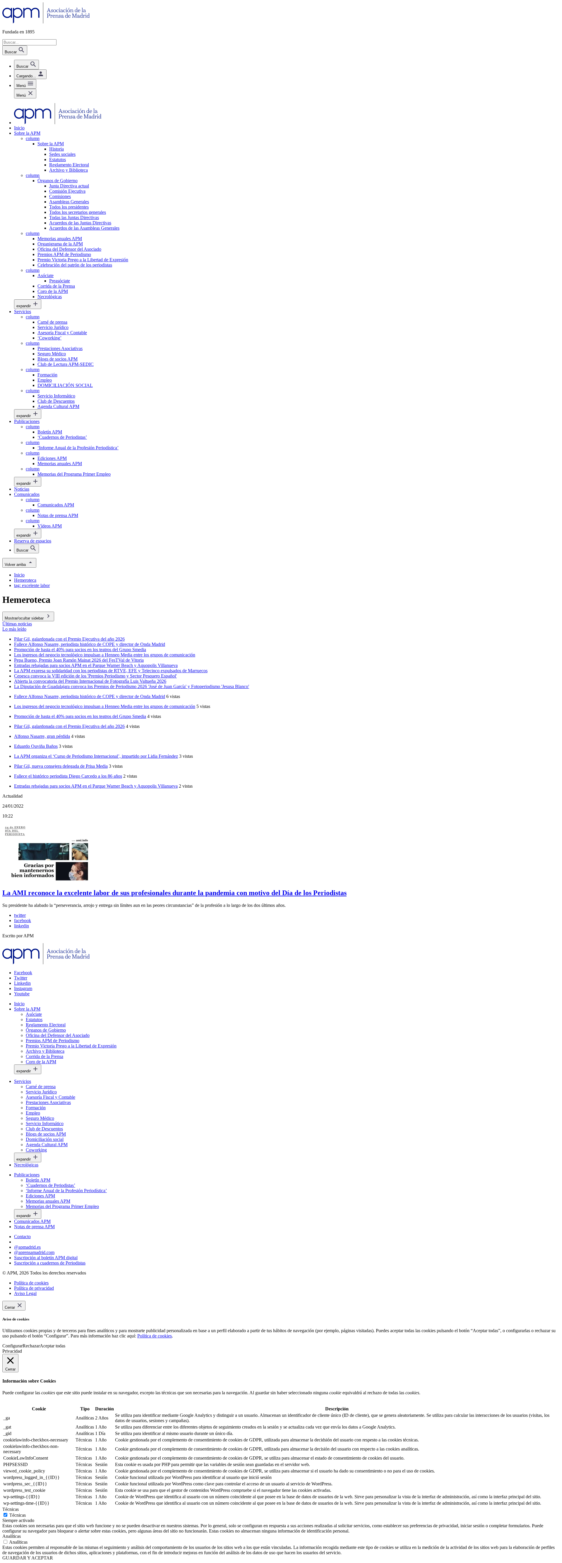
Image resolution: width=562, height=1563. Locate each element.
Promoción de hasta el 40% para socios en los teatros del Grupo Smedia (80, 716)
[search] (26, 64)
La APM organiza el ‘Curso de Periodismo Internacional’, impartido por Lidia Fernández (96, 756)
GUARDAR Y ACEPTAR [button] (27, 1557)
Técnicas (17, 1515)
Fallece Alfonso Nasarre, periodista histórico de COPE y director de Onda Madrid (89, 696)
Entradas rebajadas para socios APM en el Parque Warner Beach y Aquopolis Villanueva (96, 786)
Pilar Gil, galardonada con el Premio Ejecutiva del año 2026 (69, 726)
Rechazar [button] (31, 1345)
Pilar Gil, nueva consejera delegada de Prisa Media (61, 766)
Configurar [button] (12, 1345)
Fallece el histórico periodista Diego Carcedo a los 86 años (68, 776)
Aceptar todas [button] (52, 1345)
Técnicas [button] (10, 1509)
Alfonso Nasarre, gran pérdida (42, 736)
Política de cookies (154, 1335)
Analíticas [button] (11, 1536)
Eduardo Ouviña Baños (36, 746)
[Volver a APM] (46, 21)
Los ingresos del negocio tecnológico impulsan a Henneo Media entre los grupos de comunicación (104, 706)
